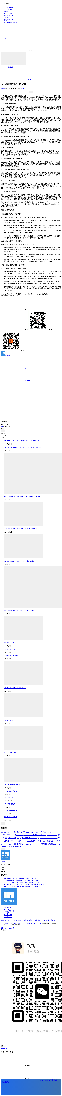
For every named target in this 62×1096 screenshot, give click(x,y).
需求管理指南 (8, 915)
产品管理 (15, 920)
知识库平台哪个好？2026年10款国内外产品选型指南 (19, 610)
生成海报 (27, 380)
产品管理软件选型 (52, 835)
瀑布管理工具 (28, 838)
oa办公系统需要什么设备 (11, 649)
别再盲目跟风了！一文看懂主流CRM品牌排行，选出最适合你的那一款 (24, 884)
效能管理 (26, 920)
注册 (5, 38)
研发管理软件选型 (53, 838)
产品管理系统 (28, 835)
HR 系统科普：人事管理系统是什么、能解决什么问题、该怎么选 (22, 447)
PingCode (8, 834)
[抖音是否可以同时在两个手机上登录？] (23, 684)
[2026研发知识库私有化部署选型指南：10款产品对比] (23, 558)
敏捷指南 (6, 909)
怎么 (19, 838)
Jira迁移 (41, 832)
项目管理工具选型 (48, 844)
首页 (8, 67)
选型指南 (34, 841)
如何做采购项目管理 (10, 804)
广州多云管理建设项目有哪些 (12, 784)
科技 (22, 88)
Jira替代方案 (7, 11)
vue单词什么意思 (8, 797)
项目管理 (16, 844)
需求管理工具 (53, 841)
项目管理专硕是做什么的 (11, 791)
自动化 (42, 920)
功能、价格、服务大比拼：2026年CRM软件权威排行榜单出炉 (21, 882)
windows (20, 835)
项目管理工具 (31, 844)
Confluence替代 (7, 832)
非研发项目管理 (8, 7)
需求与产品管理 (8, 15)
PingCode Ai (7, 21)
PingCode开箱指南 (9, 911)
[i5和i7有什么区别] (23, 717)
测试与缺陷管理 (8, 19)
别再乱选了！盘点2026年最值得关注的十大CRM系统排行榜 (21, 886)
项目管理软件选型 (18, 846)
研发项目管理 (8, 9)
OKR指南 (6, 913)
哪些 (7, 838)
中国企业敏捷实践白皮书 (11, 22)
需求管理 (44, 841)
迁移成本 (22, 841)
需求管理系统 (5, 844)
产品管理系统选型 (40, 835)
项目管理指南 (8, 917)
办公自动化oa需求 (9, 642)
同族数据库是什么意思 (10, 810)
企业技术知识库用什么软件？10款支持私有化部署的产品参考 (21, 529)
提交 (2, 428)
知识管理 (6, 17)
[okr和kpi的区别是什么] (23, 749)
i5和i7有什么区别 (9, 720)
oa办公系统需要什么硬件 (11, 655)
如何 (13, 838)
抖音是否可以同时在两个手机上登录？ (15, 688)
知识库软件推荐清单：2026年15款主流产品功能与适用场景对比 (22, 496)
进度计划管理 (8, 13)
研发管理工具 (44, 838)
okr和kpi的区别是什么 (10, 752)
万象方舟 (52, 920)
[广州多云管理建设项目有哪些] (23, 781)
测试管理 (31, 920)
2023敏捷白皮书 (8, 907)
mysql (50, 832)
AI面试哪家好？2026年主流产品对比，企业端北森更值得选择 (21, 440)
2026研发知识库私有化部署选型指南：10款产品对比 (19, 561)
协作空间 (37, 920)
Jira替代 (20, 832)
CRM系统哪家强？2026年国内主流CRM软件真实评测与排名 (21, 880)
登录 (2, 38)
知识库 (36, 838)
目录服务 (46, 920)
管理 (17, 841)
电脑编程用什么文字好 (10, 817)
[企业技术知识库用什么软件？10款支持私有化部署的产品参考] (23, 525)
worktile (3, 88)
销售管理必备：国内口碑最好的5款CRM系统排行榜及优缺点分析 (22, 878)
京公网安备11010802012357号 (21, 923)
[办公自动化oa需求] (23, 639)
